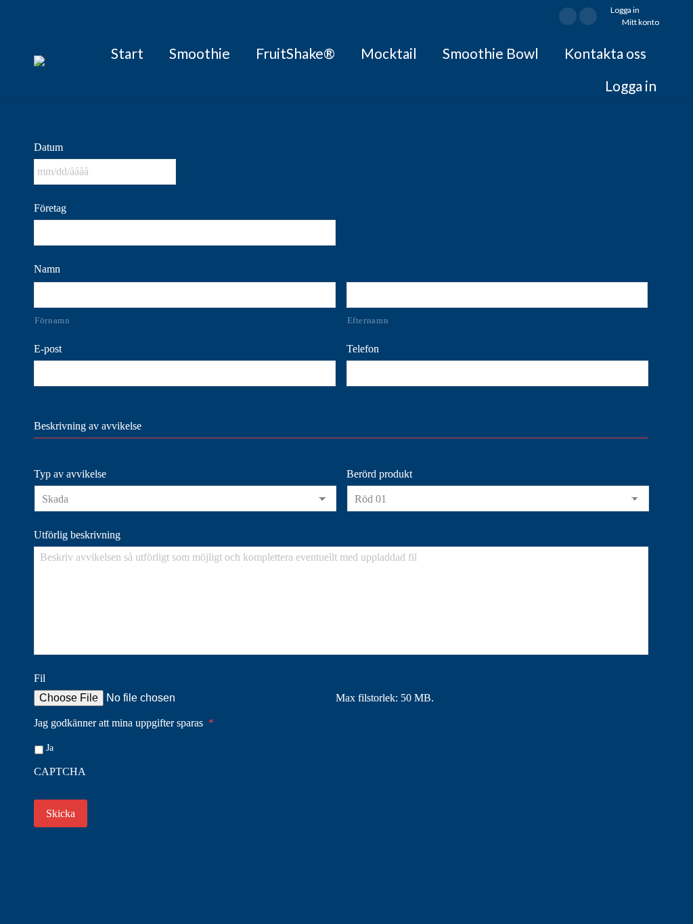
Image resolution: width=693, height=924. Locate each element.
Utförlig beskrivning (77, 534)
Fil (39, 678)
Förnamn (52, 320)
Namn (47, 269)
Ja (49, 748)
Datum (48, 147)
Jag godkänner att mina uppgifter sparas (124, 723)
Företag (50, 208)
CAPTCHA (60, 771)
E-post (48, 348)
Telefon (362, 348)
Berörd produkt (379, 474)
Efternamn (368, 320)
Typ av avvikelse (70, 474)
